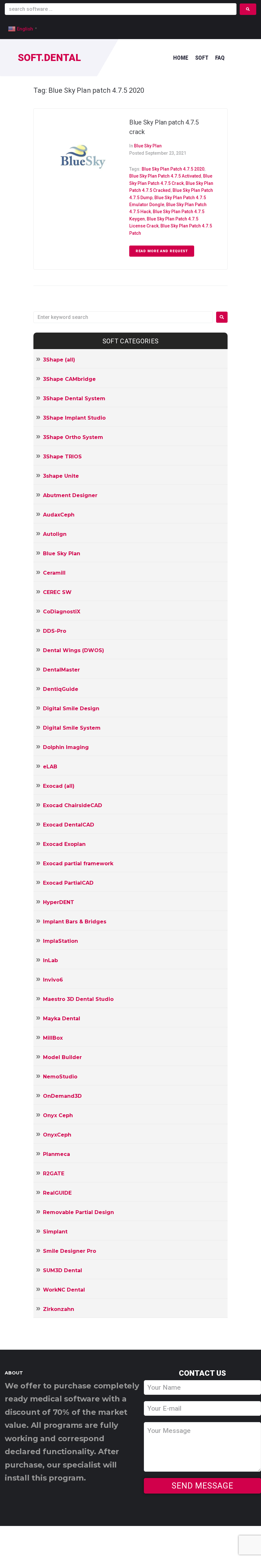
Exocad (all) (58, 786)
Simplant (55, 1232)
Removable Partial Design (78, 1212)
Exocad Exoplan (64, 844)
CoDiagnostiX (61, 612)
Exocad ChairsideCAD (72, 805)
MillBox (53, 1038)
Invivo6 (53, 980)
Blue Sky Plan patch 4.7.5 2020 (173, 169)
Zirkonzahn (58, 1309)
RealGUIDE (57, 1193)
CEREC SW (57, 592)
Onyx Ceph (58, 1115)
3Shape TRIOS (62, 457)
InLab (50, 960)
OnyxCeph (57, 1135)
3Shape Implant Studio (74, 418)
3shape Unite (61, 476)
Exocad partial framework (78, 863)
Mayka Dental (61, 1019)
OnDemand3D (62, 1096)
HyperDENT (58, 902)
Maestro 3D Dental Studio (78, 999)
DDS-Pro (54, 631)
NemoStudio (60, 1077)
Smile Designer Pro (69, 1251)
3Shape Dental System (74, 398)
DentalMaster (61, 670)
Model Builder (62, 1057)
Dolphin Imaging (66, 747)
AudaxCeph (58, 515)
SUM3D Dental (62, 1270)
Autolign (55, 534)
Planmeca (56, 1154)
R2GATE (53, 1174)
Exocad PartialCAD (68, 883)
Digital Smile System (72, 728)
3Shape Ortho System (73, 437)
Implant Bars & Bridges (74, 922)
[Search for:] (123, 317)
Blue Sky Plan (148, 145)
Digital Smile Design (71, 708)
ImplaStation (60, 941)
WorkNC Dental (64, 1290)
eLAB (50, 767)
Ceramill (54, 573)
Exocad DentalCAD (68, 825)
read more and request (162, 251)
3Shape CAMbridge (69, 379)
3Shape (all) (59, 360)
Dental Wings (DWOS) (73, 650)
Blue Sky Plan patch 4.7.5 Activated (165, 176)
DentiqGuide (60, 689)
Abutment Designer (70, 495)
